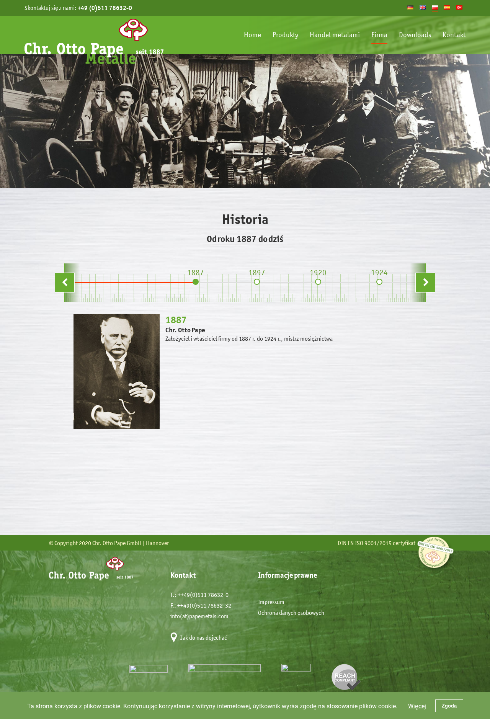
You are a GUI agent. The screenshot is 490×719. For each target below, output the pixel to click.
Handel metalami (335, 35)
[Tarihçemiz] (459, 7)
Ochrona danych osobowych (291, 612)
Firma (379, 35)
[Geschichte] (410, 7)
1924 (379, 272)
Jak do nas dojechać (203, 637)
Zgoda (449, 706)
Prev (74, 276)
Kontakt (454, 35)
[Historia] (447, 7)
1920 (318, 272)
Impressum (271, 602)
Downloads (415, 35)
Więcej (417, 706)
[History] (423, 7)
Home (252, 35)
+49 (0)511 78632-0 (105, 7)
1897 (256, 272)
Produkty (285, 35)
